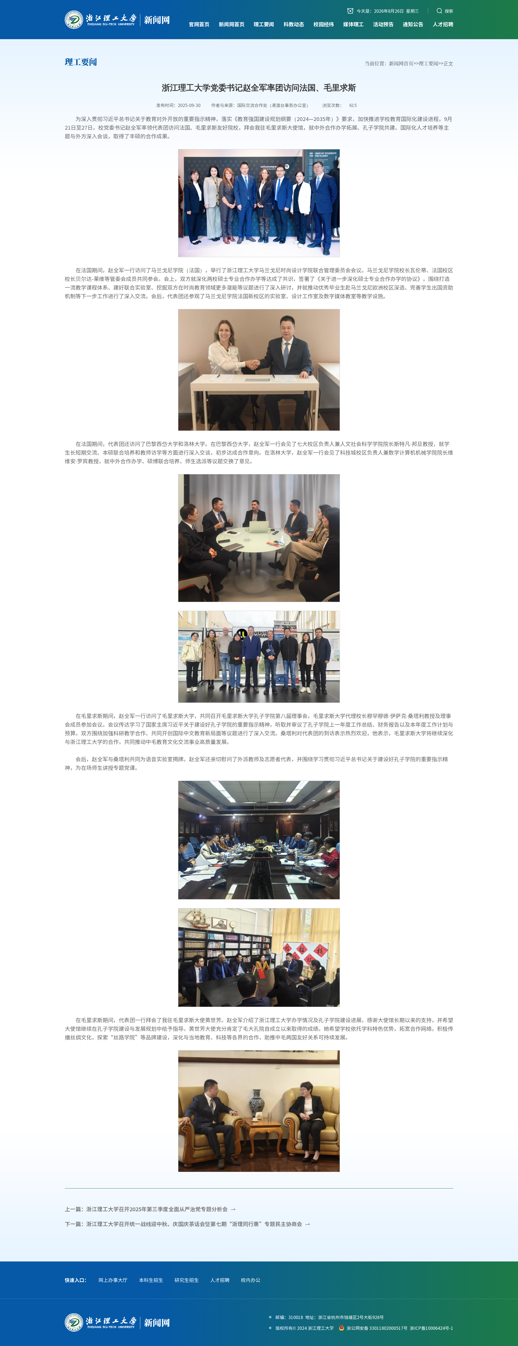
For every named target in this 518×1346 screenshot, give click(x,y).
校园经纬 (323, 24)
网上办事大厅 (113, 1280)
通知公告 (413, 24)
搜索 (449, 11)
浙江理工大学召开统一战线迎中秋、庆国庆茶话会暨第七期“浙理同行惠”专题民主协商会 (194, 1224)
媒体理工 (353, 24)
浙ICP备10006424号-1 (431, 1328)
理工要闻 (264, 24)
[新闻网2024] (117, 20)
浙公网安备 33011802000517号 (377, 1328)
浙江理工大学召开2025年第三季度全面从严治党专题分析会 (157, 1209)
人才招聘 (443, 24)
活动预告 (383, 24)
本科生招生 (151, 1280)
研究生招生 (187, 1280)
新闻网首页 (231, 24)
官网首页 (199, 24)
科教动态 (294, 24)
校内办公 (250, 1280)
